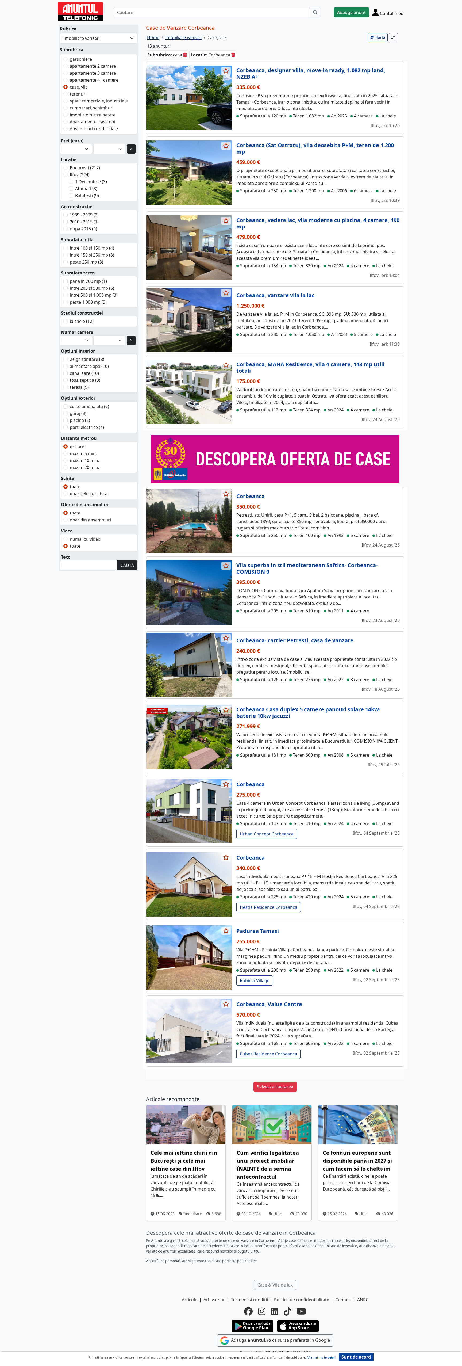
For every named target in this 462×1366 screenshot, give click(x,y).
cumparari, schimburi (91, 108)
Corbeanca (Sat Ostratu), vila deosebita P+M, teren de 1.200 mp (315, 148)
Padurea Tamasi (257, 930)
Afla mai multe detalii (321, 1357)
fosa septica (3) (85, 380)
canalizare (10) (84, 373)
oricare (77, 446)
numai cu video (85, 539)
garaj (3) (78, 413)
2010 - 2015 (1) (84, 222)
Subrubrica (71, 50)
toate (75, 487)
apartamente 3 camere (93, 73)
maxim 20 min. (84, 467)
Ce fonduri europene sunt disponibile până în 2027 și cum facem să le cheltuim (357, 1160)
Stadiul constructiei (82, 313)
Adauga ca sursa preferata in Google (280, 1340)
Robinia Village (255, 980)
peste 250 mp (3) (86, 262)
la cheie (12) (82, 321)
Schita (67, 478)
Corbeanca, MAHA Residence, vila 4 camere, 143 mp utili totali (310, 367)
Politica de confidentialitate (301, 1300)
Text (65, 557)
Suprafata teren (78, 273)
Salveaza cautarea (275, 1087)
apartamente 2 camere (93, 66)
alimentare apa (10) (89, 366)
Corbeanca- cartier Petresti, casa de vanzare (294, 640)
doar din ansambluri (90, 520)
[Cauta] (315, 12)
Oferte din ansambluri (85, 505)
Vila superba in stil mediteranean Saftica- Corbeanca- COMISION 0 (307, 568)
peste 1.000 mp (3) (88, 302)
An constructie (76, 206)
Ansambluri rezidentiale (94, 129)
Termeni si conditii (249, 1300)
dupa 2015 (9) (83, 229)
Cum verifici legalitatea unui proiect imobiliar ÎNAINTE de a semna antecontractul (268, 1164)
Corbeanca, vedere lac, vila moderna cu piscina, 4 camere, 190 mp (317, 223)
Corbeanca (250, 496)
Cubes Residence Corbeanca (268, 1054)
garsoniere (81, 59)
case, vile (79, 87)
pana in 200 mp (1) (88, 281)
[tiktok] (287, 1311)
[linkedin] (274, 1311)
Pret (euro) (72, 141)
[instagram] (261, 1311)
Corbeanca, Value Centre (269, 1004)
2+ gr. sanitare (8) (87, 359)
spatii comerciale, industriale (99, 101)
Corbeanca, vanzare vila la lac (275, 295)
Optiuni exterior (78, 398)
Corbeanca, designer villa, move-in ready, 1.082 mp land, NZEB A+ (310, 73)
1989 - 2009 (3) (84, 215)
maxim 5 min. (83, 453)
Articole (189, 1300)
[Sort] (393, 37)
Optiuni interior (78, 351)
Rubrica (68, 29)
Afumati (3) (86, 189)
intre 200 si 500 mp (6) (92, 288)
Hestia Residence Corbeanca (268, 907)
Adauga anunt (351, 12)
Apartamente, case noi (92, 122)
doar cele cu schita (88, 494)
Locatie (68, 159)
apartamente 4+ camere (94, 80)
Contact (343, 1300)
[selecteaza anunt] (226, 71)
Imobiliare (192, 1213)
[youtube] (301, 1311)
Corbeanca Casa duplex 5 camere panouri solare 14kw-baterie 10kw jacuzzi (308, 712)
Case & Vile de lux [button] (275, 1285)
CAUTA (127, 565)
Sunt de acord (356, 1357)
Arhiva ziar (214, 1300)
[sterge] (185, 55)
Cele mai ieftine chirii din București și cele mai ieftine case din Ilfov (184, 1160)
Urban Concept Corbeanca (267, 834)
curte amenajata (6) (89, 406)
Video (67, 531)
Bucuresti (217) (85, 168)
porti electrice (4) (87, 427)
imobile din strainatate (93, 115)
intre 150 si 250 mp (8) (92, 255)
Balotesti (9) (87, 196)
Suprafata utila (77, 240)
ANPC (362, 1300)
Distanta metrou (79, 438)
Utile (277, 1213)
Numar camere (77, 332)
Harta (379, 37)
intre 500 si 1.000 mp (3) (94, 295)
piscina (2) (80, 420)
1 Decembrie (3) (91, 182)
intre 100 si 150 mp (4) (92, 248)
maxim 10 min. (84, 460)
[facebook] (248, 1311)
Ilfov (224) (80, 175)
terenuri (78, 94)
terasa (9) (79, 387)
